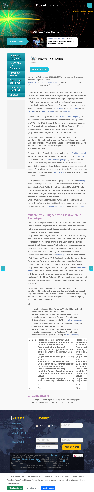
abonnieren (72, 447)
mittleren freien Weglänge (70, 116)
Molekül (50, 111)
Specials (14, 95)
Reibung (81, 181)
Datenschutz (17, 428)
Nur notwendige (32, 488)
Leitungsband (58, 172)
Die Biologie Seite (19, 433)
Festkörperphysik (78, 153)
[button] (81, 42)
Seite (39, 461)
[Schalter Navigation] (89, 5)
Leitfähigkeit (61, 255)
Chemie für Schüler (20, 442)
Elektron (66, 111)
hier (64, 461)
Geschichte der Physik (15, 81)
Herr (41, 426)
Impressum (16, 424)
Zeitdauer (59, 108)
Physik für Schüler (15, 74)
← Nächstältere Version (48, 82)
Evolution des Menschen (22, 437)
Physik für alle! (47, 5)
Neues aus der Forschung (15, 65)
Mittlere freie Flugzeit (56, 455)
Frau (53, 426)
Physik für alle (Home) (16, 57)
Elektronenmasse (75, 320)
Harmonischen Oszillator (56, 206)
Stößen (76, 108)
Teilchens (32, 111)
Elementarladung (72, 335)
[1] (37, 283)
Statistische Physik (39, 69)
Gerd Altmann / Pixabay (86, 12)
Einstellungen (48, 488)
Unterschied (33, 82)
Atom (43, 111)
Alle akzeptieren (15, 488)
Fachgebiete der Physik (16, 88)
